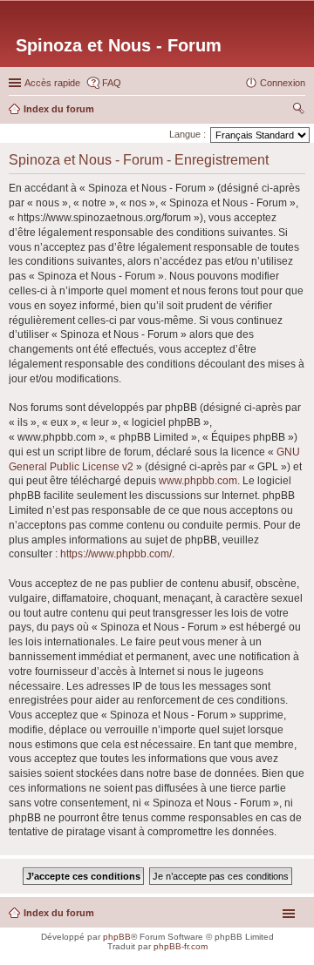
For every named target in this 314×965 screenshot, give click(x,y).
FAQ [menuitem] (111, 83)
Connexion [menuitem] (282, 83)
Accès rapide (52, 83)
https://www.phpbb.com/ (116, 554)
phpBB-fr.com (181, 946)
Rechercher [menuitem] (298, 111)
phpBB (117, 936)
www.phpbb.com (198, 481)
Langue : (187, 134)
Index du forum (59, 913)
